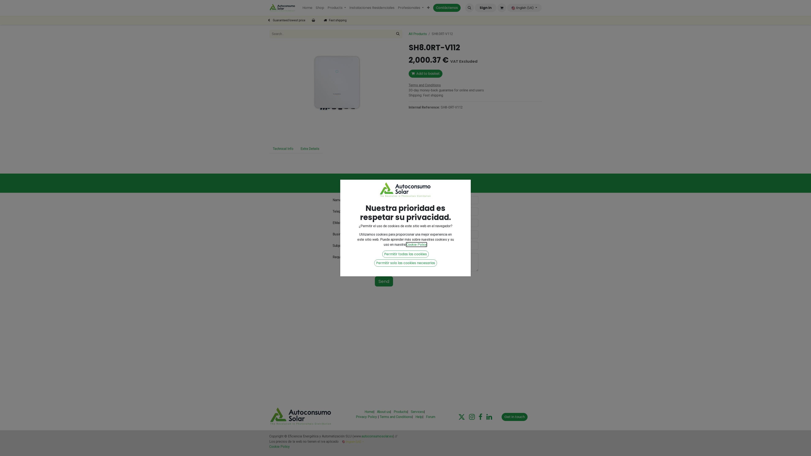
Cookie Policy (416, 245)
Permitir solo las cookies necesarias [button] (405, 263)
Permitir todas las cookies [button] (405, 254)
